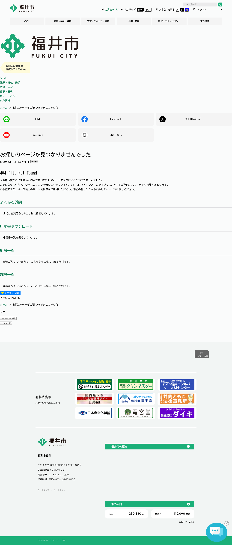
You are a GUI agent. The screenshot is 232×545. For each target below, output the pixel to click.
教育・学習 (6, 87)
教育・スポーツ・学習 (98, 21)
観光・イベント (9, 96)
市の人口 (116, 504)
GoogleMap (44, 470)
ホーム (4, 107)
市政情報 (204, 21)
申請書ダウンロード (16, 226)
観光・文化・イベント (169, 21)
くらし (27, 21)
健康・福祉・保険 (62, 21)
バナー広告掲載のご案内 (48, 402)
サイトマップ (43, 490)
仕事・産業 (133, 21)
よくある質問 (11, 202)
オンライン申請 (202, 356)
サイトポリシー (60, 490)
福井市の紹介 (119, 446)
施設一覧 (7, 274)
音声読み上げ (111, 9)
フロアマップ (58, 470)
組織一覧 (7, 250)
